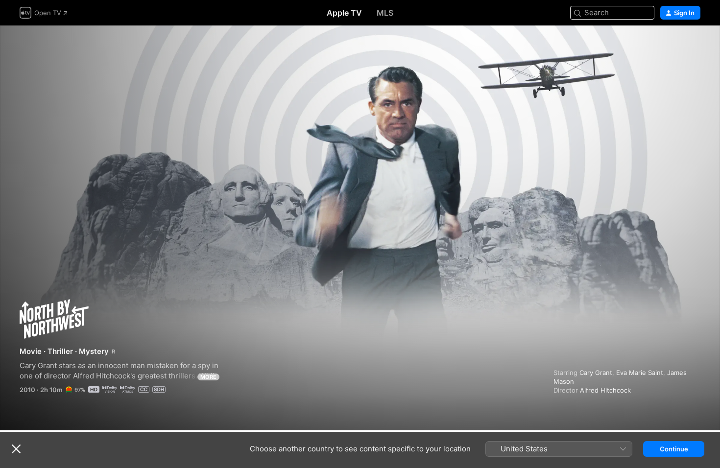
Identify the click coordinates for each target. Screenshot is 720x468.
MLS (385, 13)
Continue (674, 449)
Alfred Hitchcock (605, 390)
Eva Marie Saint (639, 372)
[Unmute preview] (693, 44)
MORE (208, 377)
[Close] (16, 449)
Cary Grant (595, 372)
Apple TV (344, 13)
